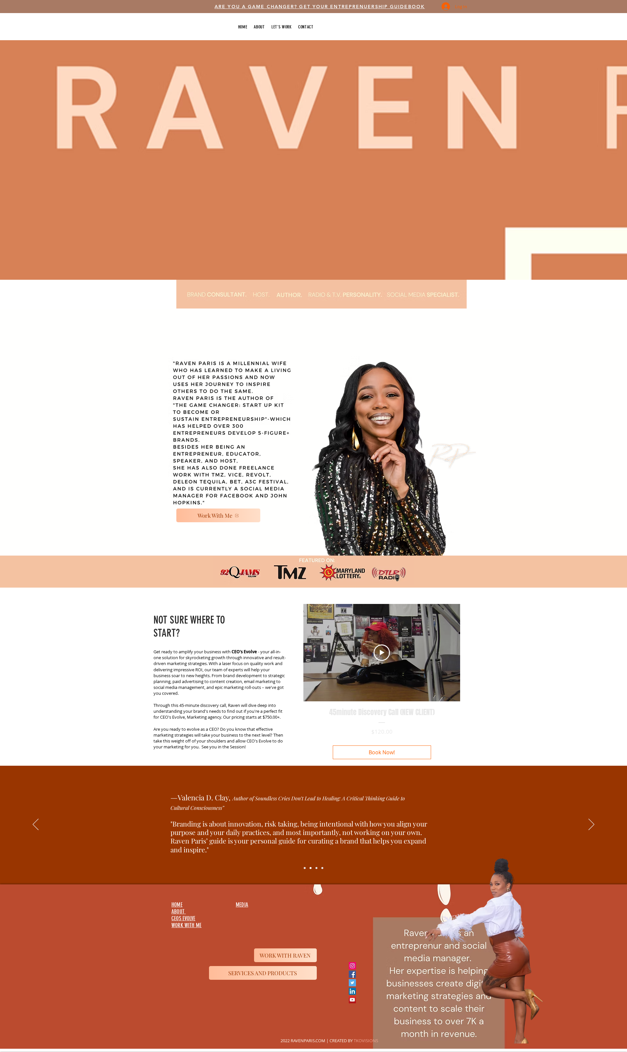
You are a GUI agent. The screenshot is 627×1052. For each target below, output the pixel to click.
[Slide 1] (305, 868)
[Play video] (382, 652)
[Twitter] (352, 982)
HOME (177, 904)
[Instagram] (352, 965)
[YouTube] (352, 999)
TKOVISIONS (366, 1041)
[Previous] (36, 825)
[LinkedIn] (352, 991)
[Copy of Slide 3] (322, 868)
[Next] (591, 825)
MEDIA (242, 904)
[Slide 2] (311, 868)
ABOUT (178, 911)
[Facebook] (352, 974)
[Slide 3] (316, 868)
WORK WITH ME (186, 925)
